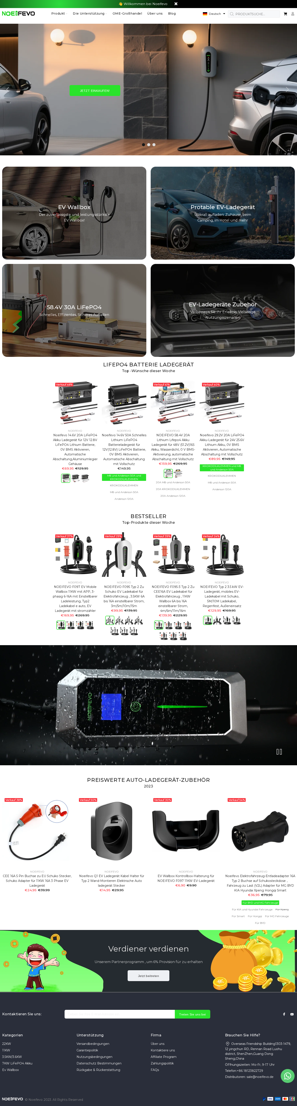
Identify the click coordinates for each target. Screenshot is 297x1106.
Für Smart (238, 916)
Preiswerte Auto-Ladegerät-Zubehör (148, 780)
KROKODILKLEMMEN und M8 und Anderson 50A (222, 467)
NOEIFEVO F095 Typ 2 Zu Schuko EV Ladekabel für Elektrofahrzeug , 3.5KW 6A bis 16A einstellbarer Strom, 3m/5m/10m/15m (124, 596)
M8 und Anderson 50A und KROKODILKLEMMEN (124, 477)
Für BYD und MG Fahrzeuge (260, 902)
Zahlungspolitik (162, 1063)
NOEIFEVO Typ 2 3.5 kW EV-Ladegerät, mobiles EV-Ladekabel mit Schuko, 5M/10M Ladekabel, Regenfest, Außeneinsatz (222, 596)
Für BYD (260, 923)
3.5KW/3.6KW (12, 1057)
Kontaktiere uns (163, 1050)
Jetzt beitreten (148, 976)
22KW (6, 1044)
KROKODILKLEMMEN (124, 485)
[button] (214, 14)
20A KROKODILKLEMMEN (173, 489)
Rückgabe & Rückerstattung (98, 1070)
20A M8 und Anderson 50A (173, 482)
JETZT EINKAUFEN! (95, 90)
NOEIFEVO (75, 430)
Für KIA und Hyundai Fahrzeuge (252, 909)
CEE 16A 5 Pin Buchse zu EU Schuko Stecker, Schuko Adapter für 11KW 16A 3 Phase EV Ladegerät (37, 881)
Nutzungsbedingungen (94, 1057)
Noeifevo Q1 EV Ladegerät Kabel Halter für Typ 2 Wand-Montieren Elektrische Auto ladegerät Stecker (111, 881)
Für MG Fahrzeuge (277, 916)
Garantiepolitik (87, 1050)
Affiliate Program (164, 1057)
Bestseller (148, 516)
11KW (6, 1050)
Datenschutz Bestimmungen (99, 1063)
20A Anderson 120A (172, 495)
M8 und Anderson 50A (124, 492)
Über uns (157, 1044)
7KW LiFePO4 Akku (17, 1063)
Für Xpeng (282, 909)
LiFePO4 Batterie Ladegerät (148, 364)
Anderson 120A (124, 498)
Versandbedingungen (93, 1044)
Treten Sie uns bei (192, 1014)
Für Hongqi (255, 916)
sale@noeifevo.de (260, 1077)
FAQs (155, 1070)
